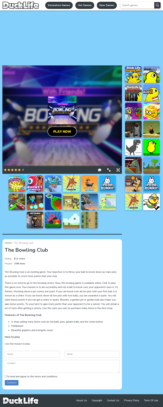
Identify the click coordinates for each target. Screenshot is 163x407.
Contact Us (113, 400)
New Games (106, 5)
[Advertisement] (81, 38)
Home (8, 243)
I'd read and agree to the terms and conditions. (32, 376)
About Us (81, 400)
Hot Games (85, 5)
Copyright (97, 400)
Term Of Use (151, 400)
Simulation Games (59, 5)
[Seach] (157, 5)
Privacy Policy (131, 400)
